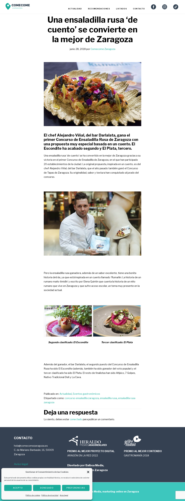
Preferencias (75, 488)
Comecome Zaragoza (17, 7)
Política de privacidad (49, 495)
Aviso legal (64, 495)
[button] (88, 472)
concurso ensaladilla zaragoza (82, 398)
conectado (76, 419)
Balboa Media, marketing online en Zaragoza (112, 491)
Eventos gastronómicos (86, 393)
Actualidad (65, 393)
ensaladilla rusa (108, 398)
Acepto (18, 488)
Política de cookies (33, 495)
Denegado (47, 488)
